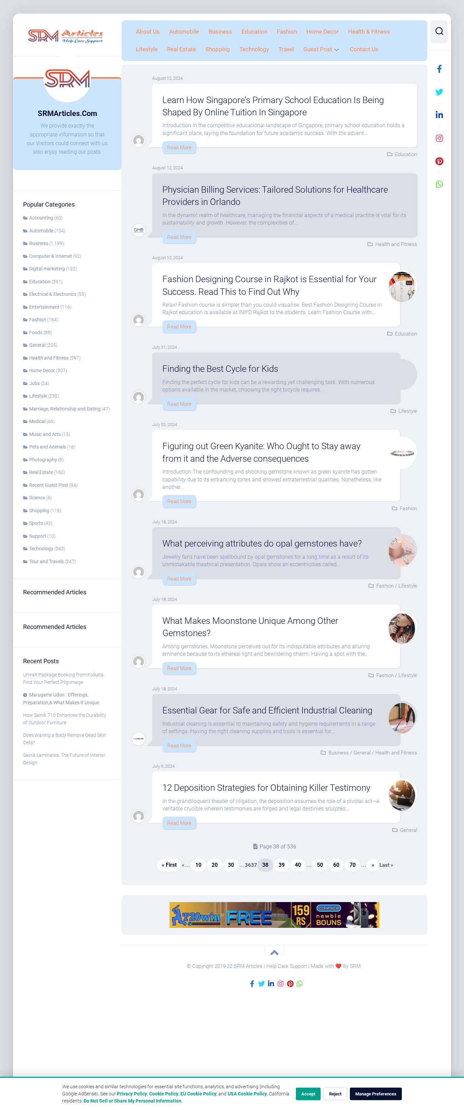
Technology (41, 548)
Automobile (41, 230)
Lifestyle (38, 396)
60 (336, 865)
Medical (37, 421)
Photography (43, 459)
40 (298, 865)
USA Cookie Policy (247, 1093)
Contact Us (364, 49)
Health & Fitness (369, 31)
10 (198, 865)
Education (40, 281)
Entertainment (44, 307)
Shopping (39, 510)
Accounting (41, 218)
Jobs (34, 383)
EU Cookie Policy (198, 1093)
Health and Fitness (49, 358)
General (37, 345)
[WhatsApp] (439, 184)
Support (37, 536)
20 (215, 865)
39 (282, 865)
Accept (308, 1093)
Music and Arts (45, 434)
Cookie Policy (163, 1093)
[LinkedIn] (439, 115)
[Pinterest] (439, 161)
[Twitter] (439, 92)
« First (169, 865)
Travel (286, 49)
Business (38, 243)
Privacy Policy (132, 1093)
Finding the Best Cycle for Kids (220, 369)
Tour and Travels (46, 561)
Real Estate (41, 472)
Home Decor (42, 370)
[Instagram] (439, 138)
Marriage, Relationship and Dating (65, 409)
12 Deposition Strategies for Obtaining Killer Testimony (266, 788)
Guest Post (317, 49)
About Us (148, 31)
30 (231, 865)
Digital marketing (47, 268)
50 (320, 865)
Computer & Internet (50, 256)
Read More (179, 148)
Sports (36, 523)
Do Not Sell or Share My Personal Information (132, 1101)
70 (353, 865)
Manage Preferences (375, 1093)
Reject (335, 1093)
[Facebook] (439, 69)
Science (37, 497)
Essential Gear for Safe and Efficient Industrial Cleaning (267, 710)
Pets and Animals (47, 446)
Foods (35, 332)
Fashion (37, 319)
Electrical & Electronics (52, 294)
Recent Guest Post (48, 485)
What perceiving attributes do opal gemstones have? (262, 543)
